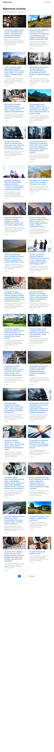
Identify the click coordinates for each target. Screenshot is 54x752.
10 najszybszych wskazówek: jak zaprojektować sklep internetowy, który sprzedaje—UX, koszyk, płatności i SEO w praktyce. (39, 444)
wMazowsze (7, 2)
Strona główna (47, 2)
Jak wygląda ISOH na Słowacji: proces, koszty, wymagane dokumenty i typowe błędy (39, 182)
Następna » (32, 576)
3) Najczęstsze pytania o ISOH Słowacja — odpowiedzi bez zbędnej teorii (39, 518)
